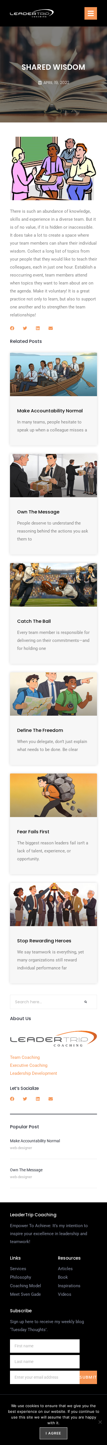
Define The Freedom (40, 730)
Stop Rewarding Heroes (44, 941)
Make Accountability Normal (50, 411)
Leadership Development (33, 1073)
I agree (53, 1433)
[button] (90, 13)
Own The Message (38, 512)
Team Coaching (25, 1057)
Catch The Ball (34, 621)
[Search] (85, 1002)
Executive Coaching (28, 1065)
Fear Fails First (33, 831)
